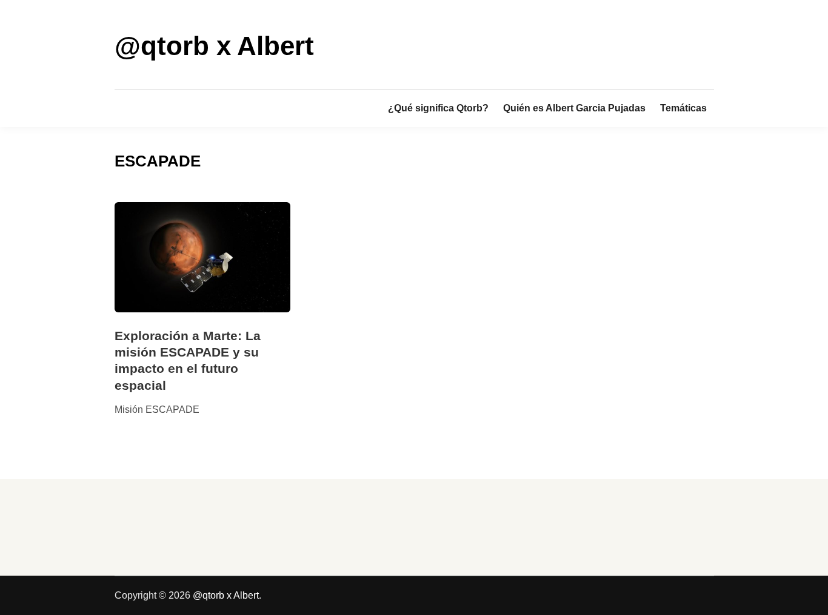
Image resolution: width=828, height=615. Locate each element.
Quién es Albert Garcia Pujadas (574, 108)
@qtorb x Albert (214, 46)
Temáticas (683, 108)
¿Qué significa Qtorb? (438, 108)
